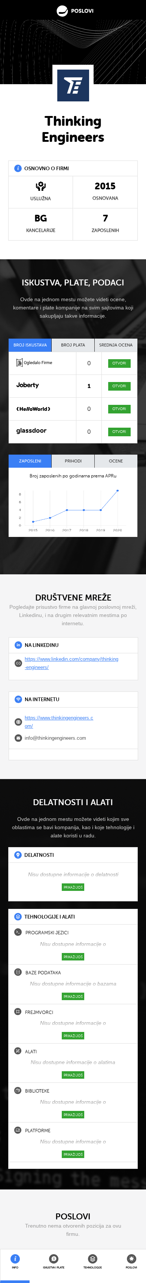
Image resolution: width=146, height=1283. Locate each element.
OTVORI (119, 363)
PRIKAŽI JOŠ (73, 887)
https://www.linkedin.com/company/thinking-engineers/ (71, 663)
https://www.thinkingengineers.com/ (59, 722)
